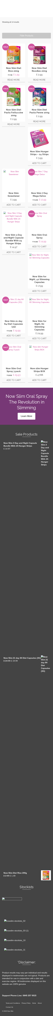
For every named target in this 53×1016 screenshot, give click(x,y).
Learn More (26, 416)
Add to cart (39, 163)
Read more (13, 80)
